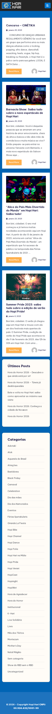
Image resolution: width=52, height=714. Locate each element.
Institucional (14, 607)
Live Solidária (15, 620)
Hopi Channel (14, 536)
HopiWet (12, 587)
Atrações (12, 465)
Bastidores (13, 471)
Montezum (13, 639)
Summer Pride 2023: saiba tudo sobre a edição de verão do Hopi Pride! (25, 308)
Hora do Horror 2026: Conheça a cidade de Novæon (25, 408)
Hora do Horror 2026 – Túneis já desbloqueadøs (24, 384)
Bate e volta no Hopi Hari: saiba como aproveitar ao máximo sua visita (25, 396)
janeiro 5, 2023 (15, 316)
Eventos (12, 510)
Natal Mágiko (14, 652)
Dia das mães (14, 497)
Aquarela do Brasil (17, 458)
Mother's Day (14, 645)
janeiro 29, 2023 (15, 30)
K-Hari (11, 613)
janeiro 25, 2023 (15, 121)
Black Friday (14, 478)
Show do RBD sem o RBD (20, 665)
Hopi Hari (42, 71)
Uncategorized (15, 671)
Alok (10, 452)
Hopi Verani (13, 568)
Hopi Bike (12, 529)
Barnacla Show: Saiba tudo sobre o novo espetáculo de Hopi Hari (24, 113)
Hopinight (13, 581)
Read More (14, 71)
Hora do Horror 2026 (18, 416)
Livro (10, 626)
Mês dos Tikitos (16, 633)
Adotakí (12, 446)
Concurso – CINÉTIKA (20, 25)
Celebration (14, 491)
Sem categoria (15, 658)
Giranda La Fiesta (17, 523)
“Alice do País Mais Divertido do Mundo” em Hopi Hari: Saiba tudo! (25, 210)
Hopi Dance (14, 542)
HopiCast (12, 575)
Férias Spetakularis (17, 516)
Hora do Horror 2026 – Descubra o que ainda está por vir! (25, 374)
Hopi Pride (13, 562)
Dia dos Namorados (18, 504)
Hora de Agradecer (17, 594)
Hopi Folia (13, 549)
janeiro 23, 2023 (15, 219)
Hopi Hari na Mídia (17, 555)
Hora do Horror (15, 600)
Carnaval (12, 484)
